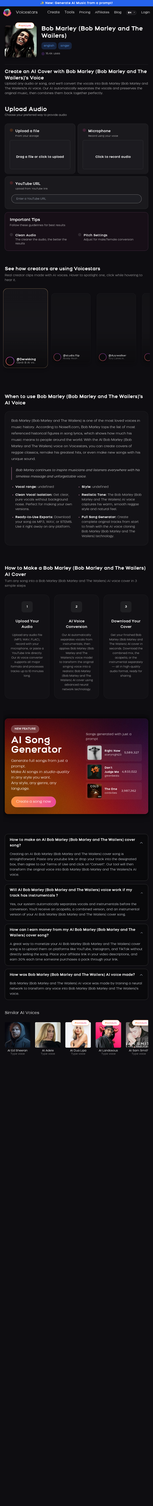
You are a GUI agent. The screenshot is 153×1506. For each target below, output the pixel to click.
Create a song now (33, 802)
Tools (70, 12)
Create (53, 12)
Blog (117, 12)
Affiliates (102, 12)
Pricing (84, 12)
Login (145, 12)
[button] (114, 752)
